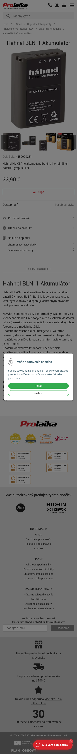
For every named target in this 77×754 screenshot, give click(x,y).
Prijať (38, 385)
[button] (71, 741)
